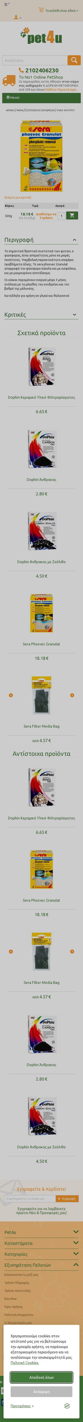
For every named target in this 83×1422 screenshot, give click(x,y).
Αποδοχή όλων (41, 1377)
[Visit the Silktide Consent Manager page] (67, 1406)
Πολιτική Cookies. (25, 1363)
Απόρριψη (41, 1392)
